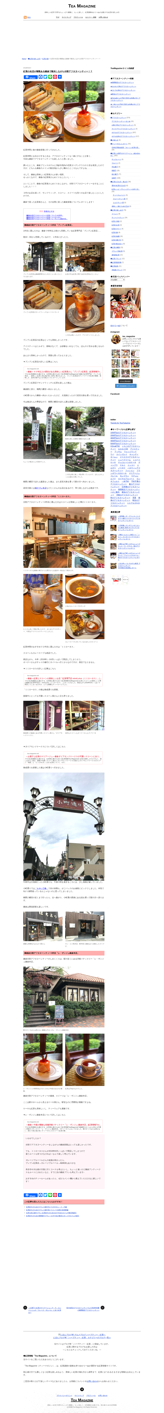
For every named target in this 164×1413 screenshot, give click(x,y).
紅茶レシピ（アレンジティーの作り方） (126, 189)
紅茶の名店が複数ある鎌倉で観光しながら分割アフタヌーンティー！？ (57, 71)
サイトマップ (66, 17)
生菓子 (114, 178)
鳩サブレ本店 (40, 488)
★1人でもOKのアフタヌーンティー (122, 90)
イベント (115, 214)
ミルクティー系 (118, 202)
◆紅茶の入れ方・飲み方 (119, 182)
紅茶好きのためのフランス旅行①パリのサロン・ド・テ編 (46, 1207)
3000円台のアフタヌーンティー (123, 438)
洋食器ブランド (117, 270)
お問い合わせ (103, 17)
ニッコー (131, 465)
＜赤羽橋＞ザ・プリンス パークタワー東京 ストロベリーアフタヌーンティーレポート (129, 518)
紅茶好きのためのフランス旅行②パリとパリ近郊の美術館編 (47, 1210)
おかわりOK (123, 449)
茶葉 (134, 498)
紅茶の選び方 (116, 240)
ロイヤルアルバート (126, 479)
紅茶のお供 (115, 225)
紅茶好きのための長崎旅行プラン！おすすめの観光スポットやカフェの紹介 (52, 1216)
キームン (114, 457)
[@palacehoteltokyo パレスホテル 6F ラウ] (116, 354)
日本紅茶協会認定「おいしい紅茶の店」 (126, 147)
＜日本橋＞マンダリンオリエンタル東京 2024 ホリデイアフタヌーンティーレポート (129, 528)
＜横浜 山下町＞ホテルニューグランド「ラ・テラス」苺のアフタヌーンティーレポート (129, 546)
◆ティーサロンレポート (119, 144)
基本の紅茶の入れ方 (119, 185)
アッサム (118, 452)
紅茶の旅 (115, 232)
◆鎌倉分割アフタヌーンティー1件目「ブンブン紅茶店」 (44, 215)
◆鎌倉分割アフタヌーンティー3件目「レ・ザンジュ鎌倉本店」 (47, 219)
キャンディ (133, 454)
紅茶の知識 (115, 236)
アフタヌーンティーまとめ (121, 121)
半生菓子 (115, 167)
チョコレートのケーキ (127, 462)
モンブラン (124, 476)
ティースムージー (119, 195)
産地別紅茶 (115, 255)
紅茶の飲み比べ (117, 244)
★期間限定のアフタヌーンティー (122, 82)
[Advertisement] (82, 38)
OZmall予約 (115, 446)
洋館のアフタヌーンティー (127, 495)
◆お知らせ (114, 140)
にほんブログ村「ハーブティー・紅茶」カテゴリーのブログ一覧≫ (82, 1338)
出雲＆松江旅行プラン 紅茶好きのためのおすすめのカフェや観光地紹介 (51, 1213)
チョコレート (116, 159)
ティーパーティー (118, 217)
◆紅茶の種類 (115, 247)
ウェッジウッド (130, 452)
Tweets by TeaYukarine (120, 423)
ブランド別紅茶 (117, 251)
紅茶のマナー (116, 229)
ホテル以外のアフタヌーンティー (123, 136)
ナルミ (122, 465)
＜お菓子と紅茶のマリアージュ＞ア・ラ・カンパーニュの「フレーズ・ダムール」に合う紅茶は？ (43, 1310)
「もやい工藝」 (41, 888)
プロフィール (78, 17)
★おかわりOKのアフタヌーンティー (123, 86)
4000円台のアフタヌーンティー (123, 441)
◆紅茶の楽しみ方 (116, 210)
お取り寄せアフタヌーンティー (123, 125)
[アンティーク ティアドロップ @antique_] (135, 354)
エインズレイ (121, 454)
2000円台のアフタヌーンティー (123, 435)
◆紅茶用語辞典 (115, 262)
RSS (29, 17)
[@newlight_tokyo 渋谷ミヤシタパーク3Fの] (125, 373)
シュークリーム (124, 460)
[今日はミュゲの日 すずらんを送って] (116, 373)
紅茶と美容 (115, 221)
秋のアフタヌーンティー (120, 498)
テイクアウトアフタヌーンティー (123, 129)
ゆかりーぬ (115, 326)
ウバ (112, 454)
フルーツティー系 (119, 199)
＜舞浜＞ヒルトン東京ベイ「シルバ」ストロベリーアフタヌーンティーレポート (129, 537)
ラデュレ (134, 476)
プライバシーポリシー (64, 1395)
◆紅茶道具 (114, 266)
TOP (57, 17)
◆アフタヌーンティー (118, 118)
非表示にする (49, 211)
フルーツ (115, 163)
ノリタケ (121, 468)
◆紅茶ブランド (115, 259)
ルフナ (113, 479)
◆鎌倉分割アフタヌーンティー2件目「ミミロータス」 (44, 217)
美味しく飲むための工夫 (120, 206)
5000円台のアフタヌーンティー (123, 443)
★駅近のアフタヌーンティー (120, 94)
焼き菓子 (115, 174)
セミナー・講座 (90, 17)
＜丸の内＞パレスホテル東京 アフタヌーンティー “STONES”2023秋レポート (129, 566)
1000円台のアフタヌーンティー (123, 433)
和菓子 (114, 170)
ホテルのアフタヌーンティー (122, 132)
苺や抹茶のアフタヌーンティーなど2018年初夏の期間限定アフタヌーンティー (84, 1309)
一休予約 (125, 481)
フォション (129, 470)
